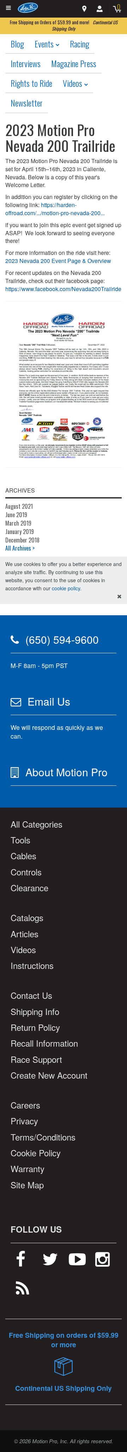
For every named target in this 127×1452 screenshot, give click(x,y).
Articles (24, 933)
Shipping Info (35, 1011)
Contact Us (31, 995)
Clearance (29, 887)
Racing (79, 43)
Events (45, 43)
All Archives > (20, 548)
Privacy (24, 1120)
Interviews (26, 63)
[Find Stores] (84, 8)
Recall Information (44, 1043)
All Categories (36, 824)
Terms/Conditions (43, 1137)
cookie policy (66, 588)
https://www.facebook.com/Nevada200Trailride (63, 289)
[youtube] (77, 1262)
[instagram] (102, 1262)
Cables (23, 855)
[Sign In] (99, 8)
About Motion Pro (66, 771)
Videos (73, 83)
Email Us (49, 701)
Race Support (36, 1059)
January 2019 (19, 531)
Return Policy (35, 1027)
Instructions (32, 965)
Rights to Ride (31, 83)
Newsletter (27, 102)
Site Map (27, 1184)
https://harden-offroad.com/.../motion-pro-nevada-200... (55, 209)
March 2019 (18, 523)
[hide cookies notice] (119, 596)
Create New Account (49, 1075)
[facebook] (20, 1262)
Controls (26, 872)
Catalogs (27, 917)
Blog (17, 43)
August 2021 (19, 506)
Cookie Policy (36, 1152)
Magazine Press (73, 63)
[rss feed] (22, 1291)
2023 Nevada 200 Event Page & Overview (58, 261)
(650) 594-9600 (62, 639)
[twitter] (50, 1262)
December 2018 (22, 540)
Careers (25, 1105)
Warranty (27, 1168)
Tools (20, 840)
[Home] (28, 7)
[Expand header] (8, 7)
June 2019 (16, 514)
